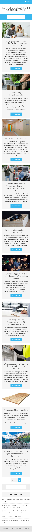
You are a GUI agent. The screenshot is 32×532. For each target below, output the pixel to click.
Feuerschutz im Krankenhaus (16, 138)
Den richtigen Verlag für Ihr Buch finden (12, 516)
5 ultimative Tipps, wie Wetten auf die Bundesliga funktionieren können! (16, 276)
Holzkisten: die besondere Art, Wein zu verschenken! (16, 231)
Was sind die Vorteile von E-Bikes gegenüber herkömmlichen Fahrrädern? (16, 453)
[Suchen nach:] (16, 17)
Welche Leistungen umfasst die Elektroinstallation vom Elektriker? (16, 366)
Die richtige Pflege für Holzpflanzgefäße (16, 93)
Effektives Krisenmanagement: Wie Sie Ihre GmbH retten (15, 521)
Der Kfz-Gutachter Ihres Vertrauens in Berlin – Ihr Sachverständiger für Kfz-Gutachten (16, 187)
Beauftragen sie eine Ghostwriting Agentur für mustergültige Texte (16, 322)
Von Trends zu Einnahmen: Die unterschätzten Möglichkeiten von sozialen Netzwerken (14, 506)
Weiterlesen (16, 68)
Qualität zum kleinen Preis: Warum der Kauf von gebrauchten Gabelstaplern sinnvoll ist (15, 512)
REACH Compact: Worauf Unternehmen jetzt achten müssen (16, 500)
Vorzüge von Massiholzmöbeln (16, 410)
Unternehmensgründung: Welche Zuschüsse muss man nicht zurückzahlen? (16, 43)
